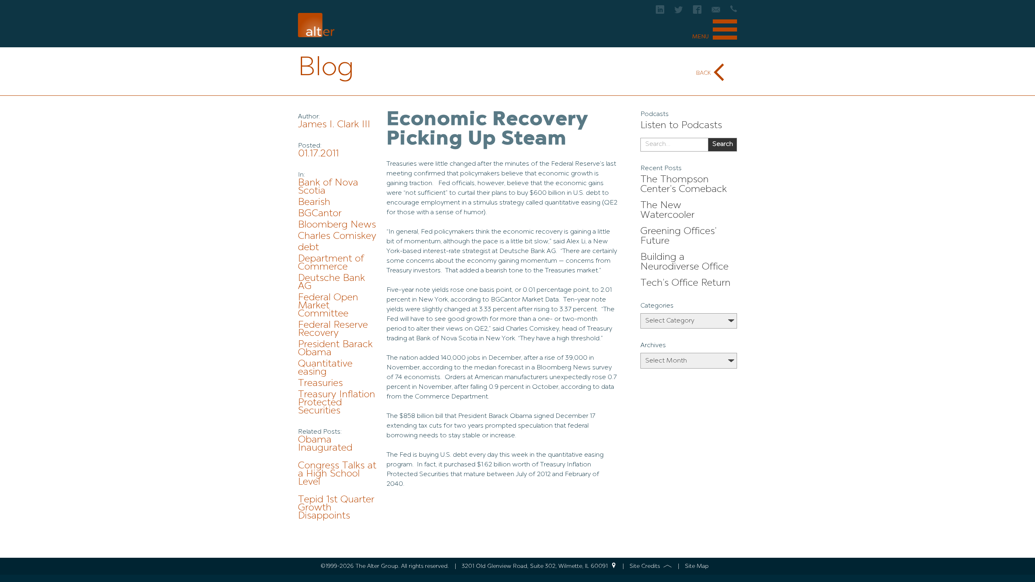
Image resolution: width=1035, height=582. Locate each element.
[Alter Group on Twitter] (678, 11)
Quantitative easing (325, 368)
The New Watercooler (667, 210)
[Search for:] (674, 145)
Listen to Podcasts (681, 126)
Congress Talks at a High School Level (337, 474)
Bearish (314, 202)
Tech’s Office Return (685, 283)
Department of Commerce (331, 263)
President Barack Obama (335, 349)
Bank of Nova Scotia (328, 187)
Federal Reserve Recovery (333, 329)
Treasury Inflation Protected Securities (336, 403)
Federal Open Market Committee (328, 306)
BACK (703, 73)
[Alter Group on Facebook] (697, 11)
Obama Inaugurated (325, 444)
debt (308, 248)
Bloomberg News (337, 225)
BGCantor (320, 214)
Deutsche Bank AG (331, 282)
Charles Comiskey (337, 236)
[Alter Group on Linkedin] (660, 11)
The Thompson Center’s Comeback (683, 184)
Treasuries (320, 383)
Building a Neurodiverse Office (684, 262)
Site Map (697, 566)
